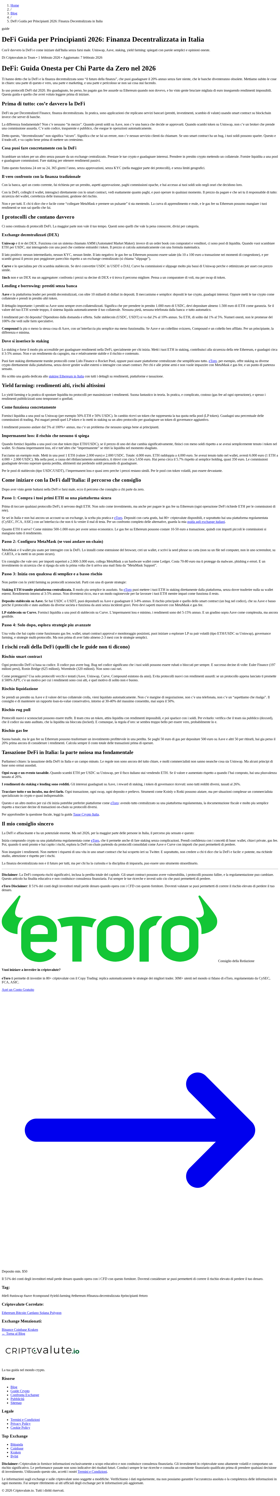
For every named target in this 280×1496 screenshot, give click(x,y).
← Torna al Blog (13, 1333)
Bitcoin (21, 1313)
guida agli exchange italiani (206, 522)
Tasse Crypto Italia (86, 814)
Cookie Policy (20, 1427)
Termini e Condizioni (25, 1420)
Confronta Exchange (24, 1395)
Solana (45, 1313)
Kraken (33, 1329)
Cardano (33, 1313)
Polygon (55, 1313)
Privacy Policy (20, 1423)
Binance (8, 1329)
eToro (213, 361)
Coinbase (21, 1329)
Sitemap (16, 1403)
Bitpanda (16, 1444)
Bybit (14, 1456)
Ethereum (9, 1313)
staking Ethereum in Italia (66, 376)
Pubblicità (17, 1399)
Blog (13, 13)
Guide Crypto (20, 1391)
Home (14, 5)
